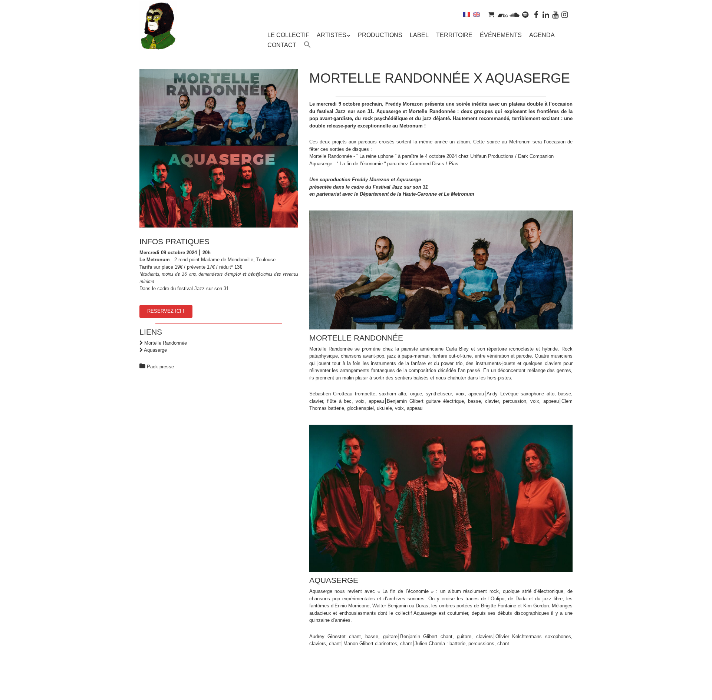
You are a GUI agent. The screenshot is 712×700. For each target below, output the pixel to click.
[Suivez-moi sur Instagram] (565, 14)
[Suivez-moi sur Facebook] (536, 14)
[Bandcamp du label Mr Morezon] (502, 14)
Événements (501, 35)
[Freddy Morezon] (158, 37)
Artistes (331, 35)
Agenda (542, 35)
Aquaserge (155, 350)
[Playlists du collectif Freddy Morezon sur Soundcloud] (514, 14)
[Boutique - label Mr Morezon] (491, 14)
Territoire (454, 35)
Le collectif (288, 35)
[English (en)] (476, 14)
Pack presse (160, 366)
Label (419, 35)
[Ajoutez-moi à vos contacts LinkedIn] (546, 14)
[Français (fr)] (466, 14)
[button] (307, 45)
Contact (281, 45)
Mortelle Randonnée (165, 343)
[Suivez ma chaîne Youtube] (555, 14)
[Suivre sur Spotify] (525, 14)
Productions (380, 35)
